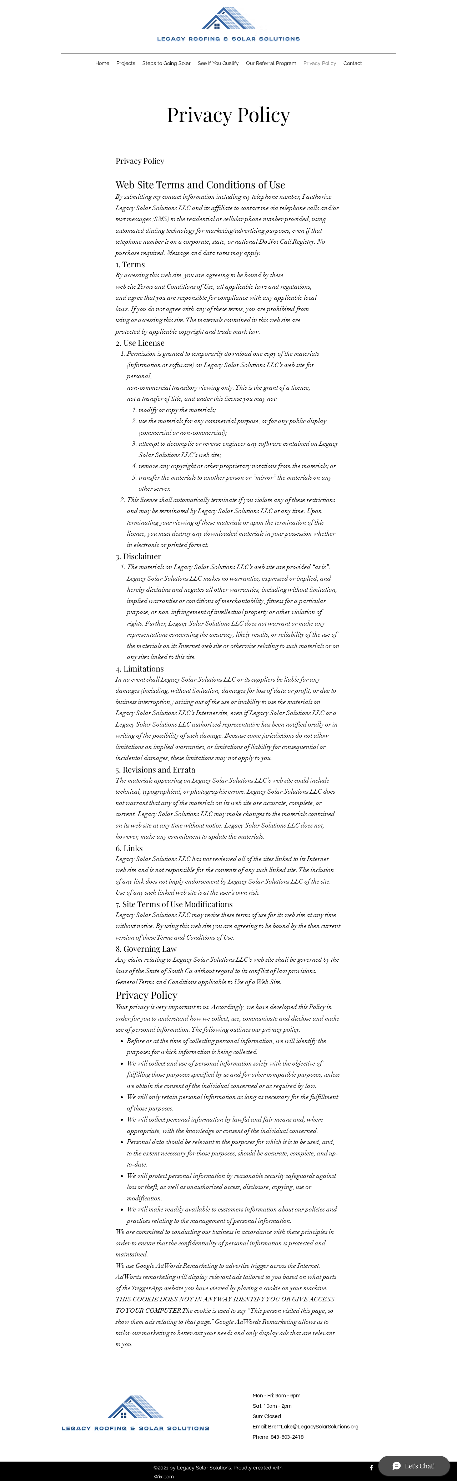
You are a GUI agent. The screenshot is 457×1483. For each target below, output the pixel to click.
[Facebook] (371, 1467)
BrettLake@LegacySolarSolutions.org (313, 1426)
